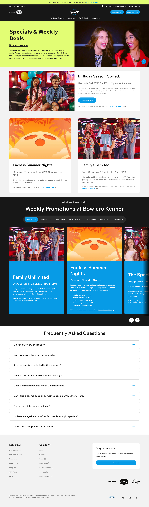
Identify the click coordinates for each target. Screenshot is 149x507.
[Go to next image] (137, 320)
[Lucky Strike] (12, 12)
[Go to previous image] (131, 320)
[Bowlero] (136, 482)
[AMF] (19, 12)
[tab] (31, 219)
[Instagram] (130, 498)
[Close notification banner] (138, 2)
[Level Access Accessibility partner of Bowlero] (112, 497)
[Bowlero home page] (74, 12)
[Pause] (143, 61)
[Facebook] (123, 498)
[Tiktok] (137, 498)
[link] (117, 12)
